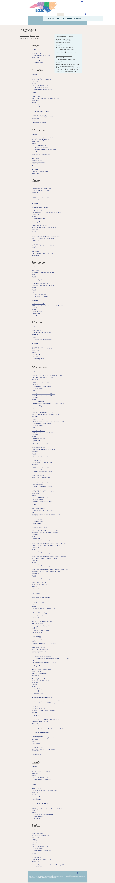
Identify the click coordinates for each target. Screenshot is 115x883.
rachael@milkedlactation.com (39, 651)
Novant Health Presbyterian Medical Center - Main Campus (47, 375)
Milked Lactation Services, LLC (63, 39)
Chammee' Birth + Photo (38, 612)
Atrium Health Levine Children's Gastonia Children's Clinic (47, 236)
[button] (74, 14)
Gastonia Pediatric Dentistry (39, 225)
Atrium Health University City (39, 490)
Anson (22, 36)
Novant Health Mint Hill (38, 431)
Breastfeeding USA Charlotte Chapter (41, 669)
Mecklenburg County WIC (39, 508)
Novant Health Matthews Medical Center (42, 412)
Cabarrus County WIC (37, 96)
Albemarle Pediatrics (37, 807)
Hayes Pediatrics (36, 244)
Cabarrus (26, 36)
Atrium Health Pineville (38, 475)
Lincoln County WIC (37, 347)
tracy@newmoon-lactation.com (40, 640)
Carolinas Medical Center (38, 460)
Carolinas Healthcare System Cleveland (42, 138)
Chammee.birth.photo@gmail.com (41, 615)
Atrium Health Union (37, 833)
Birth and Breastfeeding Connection (41, 601)
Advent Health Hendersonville (40, 283)
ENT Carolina (35, 251)
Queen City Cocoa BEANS (39, 582)
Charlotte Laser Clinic (37, 736)
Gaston (37, 36)
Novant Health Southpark (38, 447)
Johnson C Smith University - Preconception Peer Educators (48, 701)
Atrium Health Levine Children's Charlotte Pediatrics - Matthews (49, 556)
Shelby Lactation (37, 158)
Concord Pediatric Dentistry (39, 115)
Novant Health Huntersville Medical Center (43, 394)
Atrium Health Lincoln (37, 330)
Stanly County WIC (37, 788)
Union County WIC (37, 857)
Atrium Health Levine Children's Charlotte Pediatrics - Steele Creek (50, 569)
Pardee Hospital (36, 270)
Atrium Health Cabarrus (38, 78)
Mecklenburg (28, 38)
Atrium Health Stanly (37, 770)
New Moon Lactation (37, 636)
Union (37, 38)
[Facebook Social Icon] (77, 873)
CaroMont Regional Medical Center (41, 188)
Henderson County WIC (38, 304)
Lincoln (22, 38)
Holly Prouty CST (36, 706)
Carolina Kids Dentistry (38, 747)
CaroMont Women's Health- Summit (41, 210)
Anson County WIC (37, 53)
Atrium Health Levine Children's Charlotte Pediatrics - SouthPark (49, 530)
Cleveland (32, 36)
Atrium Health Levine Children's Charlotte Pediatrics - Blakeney (48, 543)
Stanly (34, 38)
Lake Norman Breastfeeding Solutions (42, 621)
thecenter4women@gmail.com (40, 721)
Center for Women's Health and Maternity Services (45, 719)
